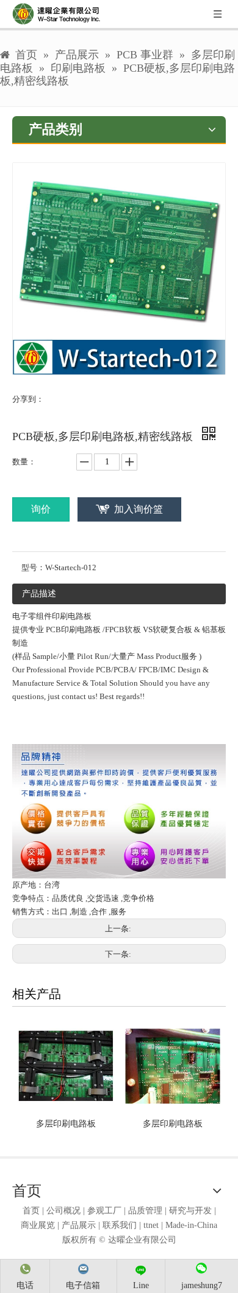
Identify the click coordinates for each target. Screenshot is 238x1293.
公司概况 (63, 1210)
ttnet (151, 1225)
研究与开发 (190, 1210)
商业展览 (38, 1225)
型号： (33, 567)
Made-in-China (191, 1225)
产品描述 (39, 593)
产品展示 (79, 1225)
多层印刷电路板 (66, 1123)
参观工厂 (104, 1210)
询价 (41, 509)
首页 (31, 1210)
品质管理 (145, 1210)
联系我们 (120, 1225)
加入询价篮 (138, 509)
